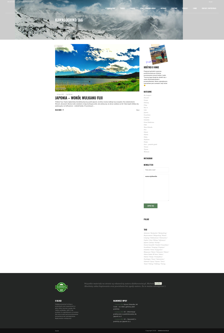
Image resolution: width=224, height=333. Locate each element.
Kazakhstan (147, 247)
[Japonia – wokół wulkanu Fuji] (97, 67)
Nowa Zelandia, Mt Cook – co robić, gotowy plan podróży (125, 306)
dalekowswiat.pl (163, 330)
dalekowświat (154, 238)
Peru (145, 130)
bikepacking (157, 235)
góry (150, 240)
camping (146, 238)
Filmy (145, 105)
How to (146, 108)
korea (152, 250)
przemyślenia (158, 257)
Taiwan (146, 147)
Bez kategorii (147, 95)
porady (151, 257)
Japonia (60, 46)
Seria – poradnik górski (150, 144)
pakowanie (159, 252)
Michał (69, 94)
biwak (164, 235)
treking (150, 264)
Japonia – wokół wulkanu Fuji (79, 97)
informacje (162, 240)
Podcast (146, 132)
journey (151, 243)
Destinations (163, 238)
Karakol (157, 245)
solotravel (146, 261)
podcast (166, 252)
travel (145, 264)
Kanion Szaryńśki (149, 245)
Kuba (145, 125)
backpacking (162, 233)
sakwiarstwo (160, 259)
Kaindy (157, 243)
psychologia (147, 259)
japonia (146, 243)
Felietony (146, 103)
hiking (155, 240)
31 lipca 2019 (60, 94)
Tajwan (146, 149)
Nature (153, 252)
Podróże (146, 135)
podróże (146, 257)
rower (153, 259)
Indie (145, 110)
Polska (145, 137)
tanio (162, 261)
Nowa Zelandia (148, 127)
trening (163, 264)
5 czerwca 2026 (119, 304)
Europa (146, 100)
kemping (154, 247)
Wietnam (146, 152)
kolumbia (146, 250)
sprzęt (152, 261)
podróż (161, 254)
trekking (157, 264)
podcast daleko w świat (151, 254)
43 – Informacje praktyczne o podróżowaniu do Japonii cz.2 (124, 314)
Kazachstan (147, 115)
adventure (146, 233)
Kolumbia (146, 120)
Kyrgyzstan (158, 250)
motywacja (147, 252)
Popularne (146, 139)
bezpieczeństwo (148, 235)
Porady (146, 142)
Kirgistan (146, 117)
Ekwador (146, 98)
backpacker (154, 233)
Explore (146, 240)
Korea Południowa (149, 122)
